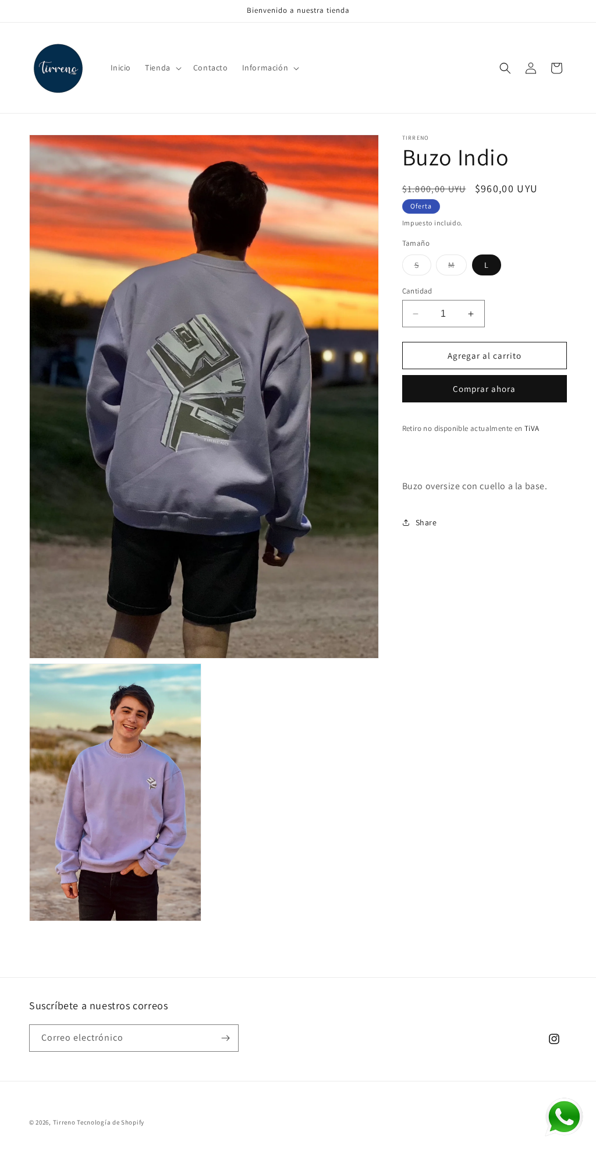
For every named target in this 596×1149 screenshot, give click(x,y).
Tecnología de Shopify (110, 1122)
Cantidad (417, 291)
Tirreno (64, 1122)
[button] (162, 67)
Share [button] (426, 522)
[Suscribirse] (225, 1038)
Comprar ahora (484, 388)
